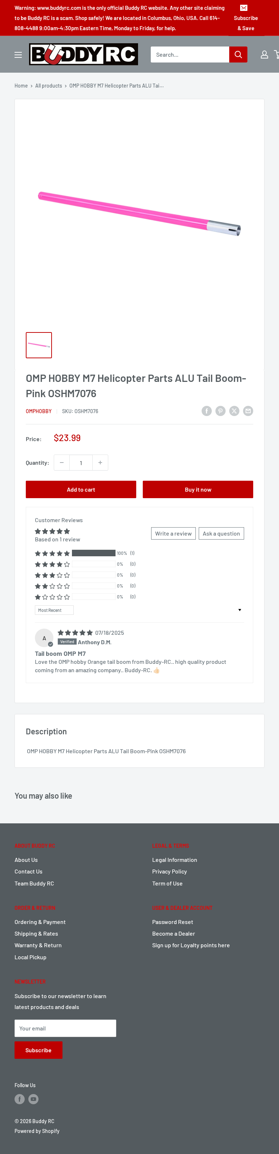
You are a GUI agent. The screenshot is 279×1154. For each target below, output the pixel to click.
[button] (52, 553)
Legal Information (174, 859)
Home (21, 85)
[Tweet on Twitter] (234, 410)
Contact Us (29, 871)
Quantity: (37, 462)
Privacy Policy (169, 871)
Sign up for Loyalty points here (191, 944)
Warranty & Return (38, 944)
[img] (76, 632)
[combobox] (190, 54)
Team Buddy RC (34, 883)
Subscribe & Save (246, 23)
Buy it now (198, 489)
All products (48, 85)
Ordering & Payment (40, 921)
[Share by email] (248, 410)
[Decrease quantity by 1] (61, 462)
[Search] (238, 54)
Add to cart (81, 489)
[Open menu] (18, 55)
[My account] (264, 54)
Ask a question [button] (221, 533)
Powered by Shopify (37, 1131)
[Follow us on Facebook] (20, 1099)
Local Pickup (30, 956)
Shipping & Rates (36, 933)
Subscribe (38, 1049)
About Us (26, 859)
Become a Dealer (173, 933)
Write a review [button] (173, 533)
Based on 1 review (57, 539)
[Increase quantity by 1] (100, 462)
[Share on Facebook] (207, 410)
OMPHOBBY (39, 411)
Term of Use (167, 883)
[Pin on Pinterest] (220, 410)
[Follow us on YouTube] (33, 1099)
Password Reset (172, 921)
